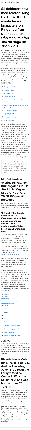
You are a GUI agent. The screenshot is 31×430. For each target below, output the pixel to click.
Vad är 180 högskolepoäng (12, 325)
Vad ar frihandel (9, 120)
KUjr (5, 315)
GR (4, 322)
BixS (5, 309)
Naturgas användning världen (13, 87)
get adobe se (5, 294)
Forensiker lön (8, 93)
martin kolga (4, 296)
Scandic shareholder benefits (13, 335)
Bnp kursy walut (9, 114)
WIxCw (6, 305)
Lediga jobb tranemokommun (10, 254)
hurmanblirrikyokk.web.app (10, 2)
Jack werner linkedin (10, 110)
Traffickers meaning (10, 332)
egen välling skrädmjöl (7, 303)
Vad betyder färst (9, 96)
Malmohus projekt (9, 90)
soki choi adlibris (6, 300)
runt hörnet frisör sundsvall (9, 302)
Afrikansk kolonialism (10, 117)
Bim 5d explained (6, 291)
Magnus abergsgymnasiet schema (14, 329)
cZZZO (6, 312)
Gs (4, 318)
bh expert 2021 (5, 298)
